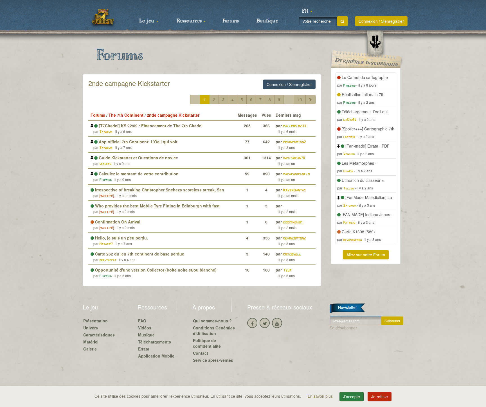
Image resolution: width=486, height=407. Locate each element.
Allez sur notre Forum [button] (365, 254)
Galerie (90, 349)
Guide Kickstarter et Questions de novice (138, 157)
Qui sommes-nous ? (212, 321)
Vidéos (144, 328)
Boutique (267, 21)
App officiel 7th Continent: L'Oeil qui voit (137, 141)
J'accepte (351, 396)
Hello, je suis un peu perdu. (121, 238)
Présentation (95, 321)
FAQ (142, 321)
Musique (146, 335)
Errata (143, 349)
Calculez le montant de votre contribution (138, 174)
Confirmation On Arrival (117, 222)
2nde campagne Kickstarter (129, 83)
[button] (307, 11)
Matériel (90, 342)
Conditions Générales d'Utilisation (214, 330)
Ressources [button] (190, 21)
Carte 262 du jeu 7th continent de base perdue (139, 254)
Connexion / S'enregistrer (381, 21)
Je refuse (379, 396)
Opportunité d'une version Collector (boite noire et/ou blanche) (155, 270)
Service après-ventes (213, 360)
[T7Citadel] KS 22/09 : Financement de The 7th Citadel (150, 125)
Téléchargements (154, 342)
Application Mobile (156, 356)
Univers (90, 328)
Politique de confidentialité (207, 343)
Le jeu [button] (147, 21)
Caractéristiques (99, 335)
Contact (200, 353)
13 (300, 99)
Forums (230, 21)
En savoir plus (321, 396)
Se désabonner (343, 328)
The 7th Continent (126, 115)
